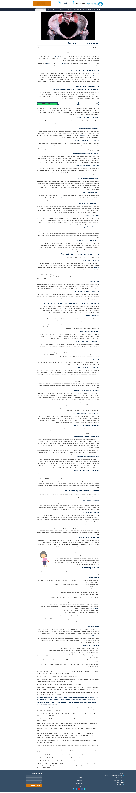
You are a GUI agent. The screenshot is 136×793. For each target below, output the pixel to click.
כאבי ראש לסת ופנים (93, 9)
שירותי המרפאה (80, 773)
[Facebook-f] (82, 789)
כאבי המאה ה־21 (68, 9)
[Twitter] (76, 789)
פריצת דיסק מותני (49, 63)
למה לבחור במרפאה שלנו (78, 783)
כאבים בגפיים (76, 9)
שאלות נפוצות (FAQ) (79, 784)
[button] (38, 47)
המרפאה (61, 9)
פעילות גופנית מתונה (82, 135)
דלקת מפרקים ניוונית (58, 197)
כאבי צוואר (80, 777)
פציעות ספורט (80, 778)
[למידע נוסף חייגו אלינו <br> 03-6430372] (59, 2)
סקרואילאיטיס (64, 63)
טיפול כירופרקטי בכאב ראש (78, 781)
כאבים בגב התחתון (55, 56)
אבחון (53, 65)
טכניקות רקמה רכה (94, 608)
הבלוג (56, 9)
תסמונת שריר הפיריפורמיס (76, 65)
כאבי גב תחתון (93, 75)
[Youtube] (79, 789)
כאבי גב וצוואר (84, 9)
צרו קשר (50, 9)
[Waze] (84, 789)
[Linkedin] (73, 789)
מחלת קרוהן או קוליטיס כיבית (93, 231)
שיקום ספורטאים (79, 780)
